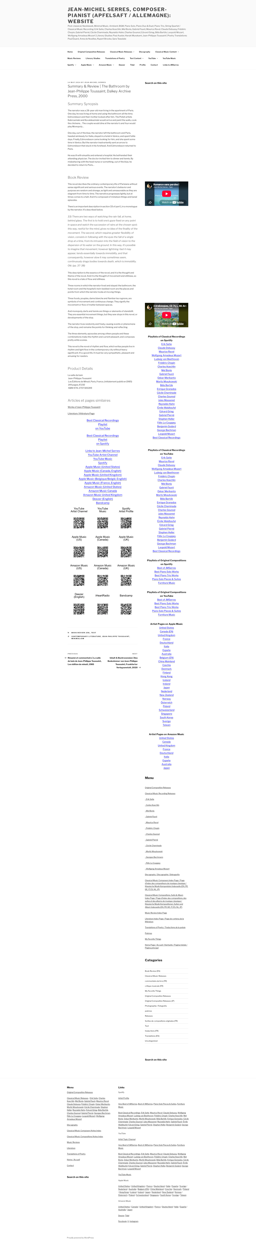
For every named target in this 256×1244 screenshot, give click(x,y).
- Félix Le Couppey (152, 863)
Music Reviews (74, 58)
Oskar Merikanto (166, 377)
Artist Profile (123, 1098)
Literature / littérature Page (81, 413)
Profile (143, 65)
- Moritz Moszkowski (154, 851)
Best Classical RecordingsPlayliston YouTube (103, 424)
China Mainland (166, 661)
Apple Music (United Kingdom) (103, 474)
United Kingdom (166, 635)
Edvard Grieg (166, 411)
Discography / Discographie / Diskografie (162, 874)
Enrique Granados (166, 389)
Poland (166, 706)
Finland (167, 672)
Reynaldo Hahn (167, 403)
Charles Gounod (166, 396)
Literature (71, 1148)
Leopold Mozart (166, 433)
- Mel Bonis (149, 811)
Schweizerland (166, 710)
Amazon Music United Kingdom (102, 494)
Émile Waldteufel (166, 407)
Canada (166, 741)
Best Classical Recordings (166, 437)
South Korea (166, 717)
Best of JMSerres (166, 567)
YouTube (152, 58)
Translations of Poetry (115, 58)
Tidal (132, 65)
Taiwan (166, 724)
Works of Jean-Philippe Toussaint (84, 407)
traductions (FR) (152, 1031)
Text (93, 633)
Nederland (166, 691)
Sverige (166, 721)
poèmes (148, 1011)
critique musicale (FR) (154, 986)
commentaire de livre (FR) (156, 981)
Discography (144, 52)
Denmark (166, 668)
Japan (166, 687)
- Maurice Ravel (151, 822)
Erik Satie (166, 344)
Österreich (166, 702)
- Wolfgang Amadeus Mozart (157, 869)
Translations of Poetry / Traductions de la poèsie (165, 927)
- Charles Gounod (152, 834)
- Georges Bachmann (154, 857)
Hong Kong (167, 676)
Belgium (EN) (167, 657)
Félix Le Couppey (166, 422)
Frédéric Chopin (166, 362)
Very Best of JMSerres (127, 1104)
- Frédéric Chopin (152, 828)
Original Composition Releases (91, 52)
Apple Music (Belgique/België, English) (103, 478)
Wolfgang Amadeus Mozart (166, 355)
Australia (166, 653)
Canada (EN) (166, 631)
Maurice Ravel (166, 351)
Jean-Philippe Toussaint (115, 636)
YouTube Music (169, 58)
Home (70, 52)
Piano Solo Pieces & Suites (166, 579)
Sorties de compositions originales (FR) (161, 1021)
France (166, 638)
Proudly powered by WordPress (80, 1238)
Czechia (166, 665)
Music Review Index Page (156, 913)
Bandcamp (102, 502)
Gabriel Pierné (166, 415)
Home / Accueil (73, 1159)
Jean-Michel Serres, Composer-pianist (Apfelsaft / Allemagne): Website (119, 15)
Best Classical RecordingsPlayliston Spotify (103, 439)
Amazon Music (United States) (102, 486)
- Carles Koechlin (152, 805)
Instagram (134, 1221)
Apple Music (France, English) (102, 482)
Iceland (166, 680)
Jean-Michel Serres (95, 82)
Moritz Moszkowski (166, 381)
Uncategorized (151, 1041)
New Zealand (167, 695)
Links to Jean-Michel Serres (102, 450)
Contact (154, 65)
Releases (149, 1016)
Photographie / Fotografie (156, 1006)
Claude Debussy (166, 347)
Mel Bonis (166, 370)
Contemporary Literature (86, 636)
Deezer (122, 65)
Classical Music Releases (121, 52)
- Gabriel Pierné (151, 840)
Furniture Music (166, 582)
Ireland (166, 683)
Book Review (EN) (80, 633)
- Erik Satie (149, 799)
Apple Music (86, 65)
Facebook (122, 1221)
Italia (166, 646)
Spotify (70, 65)
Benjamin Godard (166, 426)
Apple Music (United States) (102, 466)
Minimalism (77, 638)
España (167, 650)
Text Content (135, 58)
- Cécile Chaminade (153, 845)
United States (166, 627)
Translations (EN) (152, 1036)
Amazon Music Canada (103, 490)
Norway (166, 698)
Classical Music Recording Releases (160, 793)
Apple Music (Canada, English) (102, 470)
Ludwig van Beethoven (166, 359)
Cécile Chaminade (166, 392)
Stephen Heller (167, 418)
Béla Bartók (166, 385)
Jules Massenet (166, 400)
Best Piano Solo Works (166, 571)
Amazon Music (105, 65)
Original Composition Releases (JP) (159, 1001)
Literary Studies (93, 58)
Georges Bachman (102, 1113)
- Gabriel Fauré (151, 816)
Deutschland (166, 642)
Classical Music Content (166, 52)
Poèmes (148, 933)
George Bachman (166, 430)
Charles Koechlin (166, 366)
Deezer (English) (103, 498)
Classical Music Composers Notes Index (84, 1130)
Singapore (166, 713)
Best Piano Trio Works (167, 575)
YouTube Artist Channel (103, 454)
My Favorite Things (153, 939)
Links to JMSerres (171, 65)
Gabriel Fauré (166, 374)
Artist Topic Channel (126, 1139)
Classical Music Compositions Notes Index (85, 1136)
